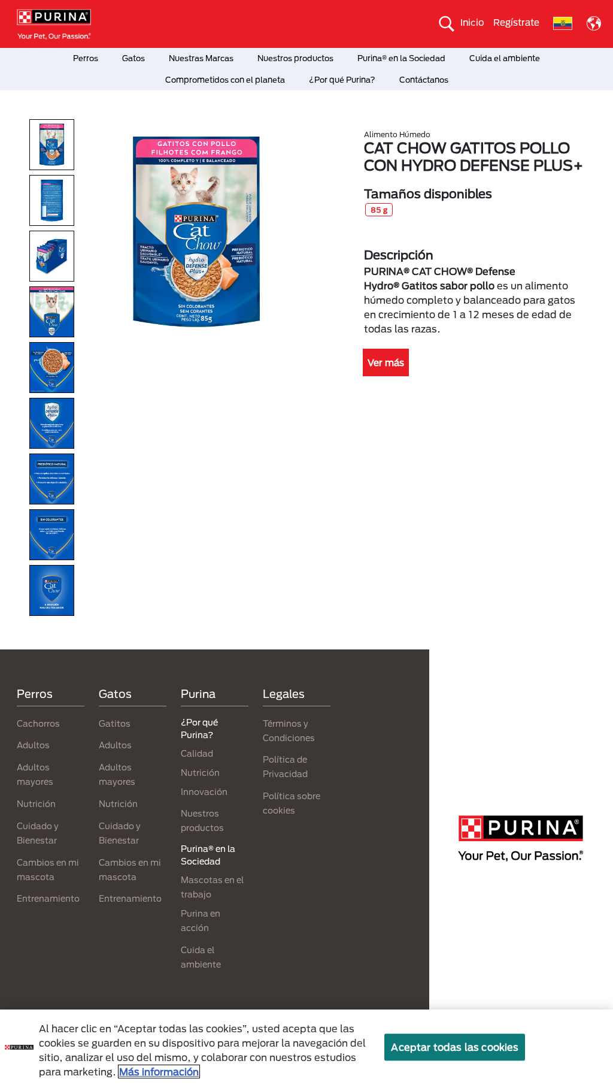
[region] (306, 1047)
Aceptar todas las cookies (454, 1047)
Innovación (204, 792)
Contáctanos (423, 79)
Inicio (472, 22)
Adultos (33, 745)
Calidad (197, 753)
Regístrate (516, 22)
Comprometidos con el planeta (225, 79)
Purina (198, 693)
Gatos (133, 58)
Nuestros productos (295, 58)
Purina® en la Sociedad (401, 58)
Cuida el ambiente (504, 58)
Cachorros (38, 723)
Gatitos (115, 723)
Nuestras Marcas (201, 58)
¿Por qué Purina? (342, 79)
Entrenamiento (48, 898)
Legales (284, 693)
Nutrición (36, 804)
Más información (159, 1071)
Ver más (386, 362)
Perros (85, 58)
